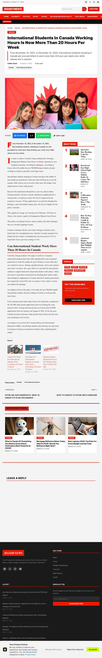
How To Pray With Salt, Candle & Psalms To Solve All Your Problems (86, 221)
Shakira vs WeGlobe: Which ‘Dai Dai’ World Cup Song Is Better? (24, 638)
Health (68, 273)
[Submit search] (84, 9)
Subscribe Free (78, 300)
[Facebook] (86, 2)
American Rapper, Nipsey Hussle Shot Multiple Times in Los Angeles (86, 244)
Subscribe (94, 9)
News (67, 267)
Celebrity (15, 16)
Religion (83, 267)
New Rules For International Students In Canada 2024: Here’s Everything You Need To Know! (33, 363)
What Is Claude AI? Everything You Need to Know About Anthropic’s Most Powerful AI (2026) (18, 444)
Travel (44, 16)
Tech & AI (68, 270)
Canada (11, 67)
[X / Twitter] (90, 2)
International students (24, 67)
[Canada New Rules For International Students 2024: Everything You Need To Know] (15, 349)
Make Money (92, 16)
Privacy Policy (30, 655)
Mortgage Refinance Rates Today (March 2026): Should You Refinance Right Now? (51, 443)
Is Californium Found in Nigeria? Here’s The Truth (86, 198)
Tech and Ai (80, 16)
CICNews (39, 165)
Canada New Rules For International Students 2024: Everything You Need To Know (15, 362)
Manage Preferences (53, 649)
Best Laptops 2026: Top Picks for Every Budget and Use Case (82, 442)
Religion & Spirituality (60, 565)
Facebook (21, 135)
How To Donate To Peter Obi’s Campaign (77, 395)
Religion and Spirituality (61, 16)
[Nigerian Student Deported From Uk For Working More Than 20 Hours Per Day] (51, 349)
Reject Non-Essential (75, 649)
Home (6, 16)
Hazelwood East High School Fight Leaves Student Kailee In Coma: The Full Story (86, 173)
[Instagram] (94, 2)
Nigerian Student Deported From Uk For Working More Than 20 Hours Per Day (50, 362)
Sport (35, 16)
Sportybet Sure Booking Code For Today (86, 153)
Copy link (60, 136)
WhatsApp (44, 135)
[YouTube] (98, 2)
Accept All (93, 649)
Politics (26, 16)
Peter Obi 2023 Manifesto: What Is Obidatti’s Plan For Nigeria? (22, 396)
